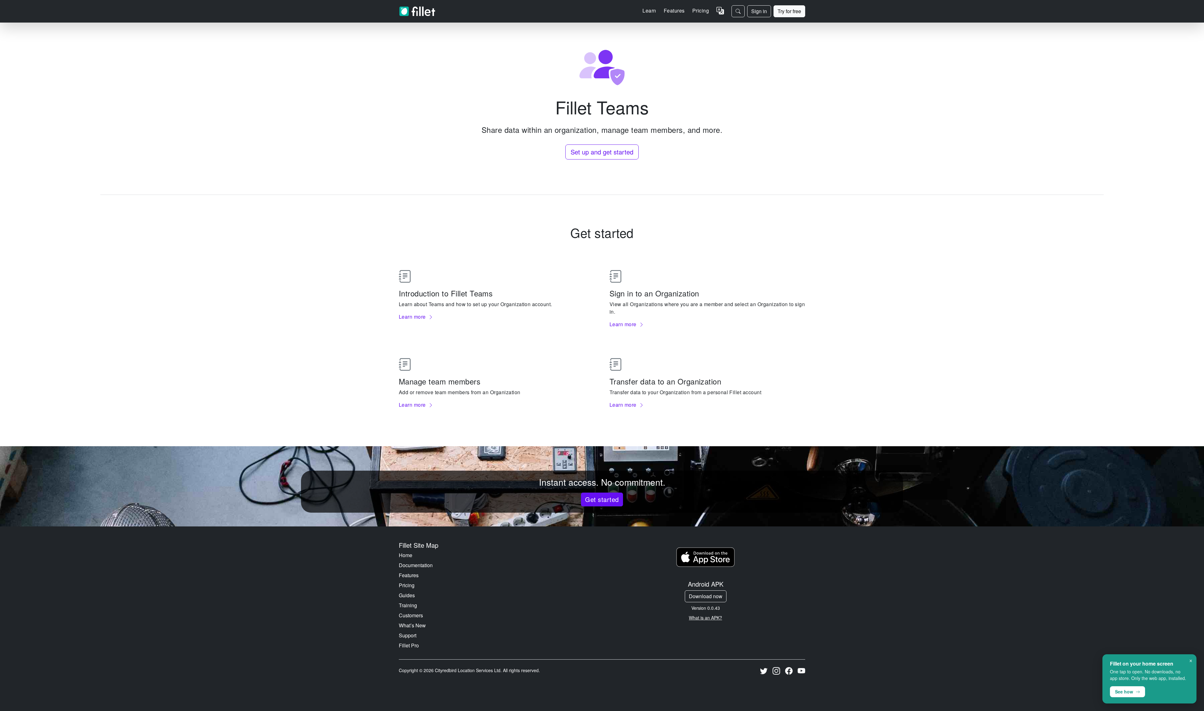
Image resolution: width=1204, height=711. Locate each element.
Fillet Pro (409, 645)
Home (405, 555)
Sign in (759, 11)
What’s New (412, 625)
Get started (602, 499)
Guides (407, 595)
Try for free (789, 11)
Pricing (700, 10)
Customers (411, 615)
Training (408, 605)
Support (407, 635)
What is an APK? (705, 617)
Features (409, 575)
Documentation (416, 565)
